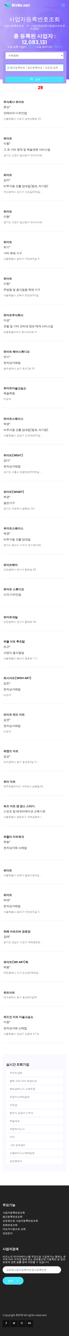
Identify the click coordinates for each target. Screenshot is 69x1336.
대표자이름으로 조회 (14, 1229)
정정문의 (8, 1233)
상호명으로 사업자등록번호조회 (20, 1221)
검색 (37, 79)
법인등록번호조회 (12, 1216)
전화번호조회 (10, 1225)
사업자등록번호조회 (14, 1212)
